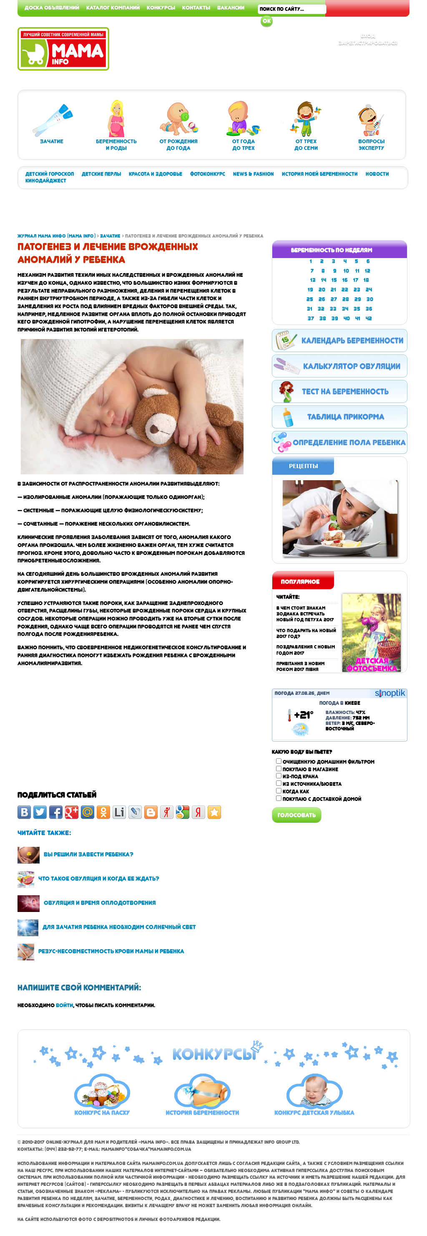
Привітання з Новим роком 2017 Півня (300, 666)
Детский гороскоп (49, 174)
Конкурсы (161, 7)
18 (366, 280)
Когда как (296, 792)
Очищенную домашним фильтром (328, 762)
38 (322, 319)
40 (347, 319)
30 (370, 299)
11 (357, 271)
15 (334, 280)
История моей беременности (320, 174)
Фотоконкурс (207, 174)
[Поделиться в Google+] (71, 812)
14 (323, 280)
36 (369, 309)
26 (322, 299)
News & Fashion (253, 174)
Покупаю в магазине (310, 769)
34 (345, 309)
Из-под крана (300, 777)
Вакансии (230, 7)
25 (309, 299)
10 (346, 271)
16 (345, 280)
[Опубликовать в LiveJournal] (135, 812)
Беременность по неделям (331, 250)
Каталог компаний (113, 7)
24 (369, 290)
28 (345, 299)
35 (357, 309)
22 (345, 290)
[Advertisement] (169, 214)
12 (367, 271)
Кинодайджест (45, 181)
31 (309, 309)
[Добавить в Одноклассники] (103, 812)
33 (333, 309)
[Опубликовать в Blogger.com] (151, 812)
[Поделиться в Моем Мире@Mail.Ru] (87, 812)
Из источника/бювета (312, 784)
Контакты (196, 7)
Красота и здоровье (155, 174)
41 (357, 319)
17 (355, 280)
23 (357, 290)
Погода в (339, 703)
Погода (284, 693)
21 (333, 290)
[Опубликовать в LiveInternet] (119, 812)
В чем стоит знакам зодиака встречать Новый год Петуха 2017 (305, 614)
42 (369, 319)
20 (322, 290)
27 (334, 299)
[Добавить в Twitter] (40, 812)
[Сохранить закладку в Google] (182, 812)
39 (335, 319)
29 (357, 299)
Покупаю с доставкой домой (322, 799)
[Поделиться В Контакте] (24, 812)
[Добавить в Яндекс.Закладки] (198, 812)
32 (321, 309)
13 (313, 280)
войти (64, 1005)
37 (311, 319)
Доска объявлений (52, 7)
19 (310, 290)
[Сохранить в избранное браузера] (214, 812)
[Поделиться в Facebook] (56, 812)
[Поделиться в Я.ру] (166, 812)
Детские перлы (101, 174)
